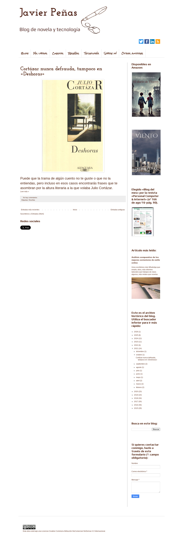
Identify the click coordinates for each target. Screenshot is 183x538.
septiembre (140, 364)
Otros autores (132, 53)
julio (138, 371)
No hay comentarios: (30, 197)
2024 (136, 338)
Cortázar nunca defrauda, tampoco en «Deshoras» (146, 359)
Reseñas (73, 53)
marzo (138, 384)
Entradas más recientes (30, 210)
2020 (136, 392)
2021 (136, 348)
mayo (138, 377)
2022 (136, 345)
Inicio (75, 210)
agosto (139, 367)
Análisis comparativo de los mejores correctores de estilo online (146, 260)
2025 (136, 335)
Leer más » (24, 192)
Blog (24, 53)
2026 (136, 332)
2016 (136, 405)
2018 (136, 398)
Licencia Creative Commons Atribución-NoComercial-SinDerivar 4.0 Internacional (73, 531)
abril (138, 381)
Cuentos (57, 53)
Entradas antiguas (118, 210)
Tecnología (91, 53)
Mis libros (40, 53)
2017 (136, 402)
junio (138, 374)
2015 (136, 408)
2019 (136, 395)
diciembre (140, 351)
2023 (136, 342)
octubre (139, 355)
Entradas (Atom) (37, 214)
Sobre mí (110, 53)
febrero (139, 387)
